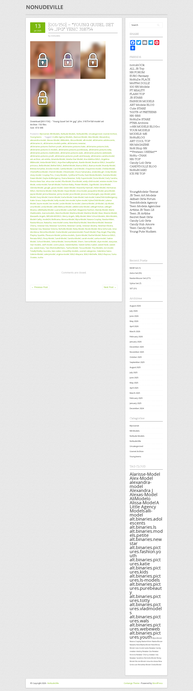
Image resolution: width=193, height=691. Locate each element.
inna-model (81, 190)
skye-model (102, 241)
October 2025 (136, 357)
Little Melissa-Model (62, 206)
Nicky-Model (78, 228)
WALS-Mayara (76, 254)
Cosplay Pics (48, 175)
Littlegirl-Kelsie (97, 206)
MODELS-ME (138, 133)
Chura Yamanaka (83, 171)
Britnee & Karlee (37, 168)
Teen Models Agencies (145, 206)
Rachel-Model (94, 235)
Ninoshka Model (47, 232)
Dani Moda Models (93, 175)
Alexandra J (104, 137)
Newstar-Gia (36, 228)
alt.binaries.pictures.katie (73, 146)
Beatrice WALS (98, 162)
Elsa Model (77, 181)
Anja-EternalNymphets (68, 162)
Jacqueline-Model (96, 190)
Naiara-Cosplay (94, 219)
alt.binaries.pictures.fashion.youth (46, 146)
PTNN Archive (139, 122)
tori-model (108, 247)
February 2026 (136, 336)
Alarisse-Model (80, 137)
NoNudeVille (82, 133)
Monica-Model (67, 219)
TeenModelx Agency (143, 202)
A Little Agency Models (62, 137)
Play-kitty (111, 232)
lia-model (76, 203)
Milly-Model (81, 216)
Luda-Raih (72, 209)
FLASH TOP (137, 93)
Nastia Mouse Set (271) (140, 278)
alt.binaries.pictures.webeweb (98, 152)
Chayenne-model (93, 168)
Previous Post (40, 287)
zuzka (40, 257)
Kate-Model (78, 197)
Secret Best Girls (141, 217)
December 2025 (137, 346)
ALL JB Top (137, 68)
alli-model (87, 140)
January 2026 (135, 341)
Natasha (48, 222)
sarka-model (100, 238)
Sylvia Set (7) (135, 283)
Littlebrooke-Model (81, 206)
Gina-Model (105, 184)
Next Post (110, 287)
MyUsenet (44, 133)
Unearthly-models (70, 251)
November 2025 (137, 352)
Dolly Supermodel (84, 178)
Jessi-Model (75, 194)
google (47, 187)
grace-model (57, 187)
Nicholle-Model (65, 228)
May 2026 (134, 321)
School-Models (43, 241)
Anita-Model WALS (48, 162)
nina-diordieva (152, 661)
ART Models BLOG (142, 104)
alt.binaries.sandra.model (102, 156)
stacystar (113, 241)
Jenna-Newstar (49, 194)
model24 (47, 219)
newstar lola (43, 225)
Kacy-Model (42, 197)
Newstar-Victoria (50, 228)
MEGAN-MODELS (54, 216)
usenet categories (87, 251)
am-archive (35, 159)
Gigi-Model (94, 184)
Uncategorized (95, 133)
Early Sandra (111, 178)
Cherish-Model (55, 171)
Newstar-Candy (74, 225)
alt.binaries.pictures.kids (97, 146)
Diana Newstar (68, 178)
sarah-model (87, 238)
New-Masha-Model (78, 222)
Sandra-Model (74, 238)
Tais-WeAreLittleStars (55, 247)
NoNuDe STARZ (140, 119)
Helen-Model (100, 187)
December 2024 (137, 408)
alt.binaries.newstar (76, 143)
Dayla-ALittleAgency (52, 178)
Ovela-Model (61, 232)
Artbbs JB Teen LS (142, 209)
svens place (58, 244)
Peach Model (90, 232)
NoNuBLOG (137, 137)
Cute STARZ (138, 108)
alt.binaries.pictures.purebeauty (73, 149)
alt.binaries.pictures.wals (71, 152)
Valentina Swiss (104, 251)
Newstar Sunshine (57, 225)
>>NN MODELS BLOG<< (145, 126)
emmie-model (106, 181)
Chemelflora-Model (39, 171)
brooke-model (52, 168)
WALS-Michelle (90, 254)
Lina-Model (35, 206)
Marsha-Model (62, 213)
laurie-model (42, 203)
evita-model (41, 184)
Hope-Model (70, 190)
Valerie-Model (36, 254)
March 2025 (135, 393)
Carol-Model (78, 168)
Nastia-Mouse (36, 222)
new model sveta (60, 222)
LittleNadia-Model (46, 209)
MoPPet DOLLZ (140, 83)
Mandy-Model (101, 209)
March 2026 (135, 331)
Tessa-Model (85, 247)
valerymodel (49, 254)
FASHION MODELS (142, 101)
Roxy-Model (48, 238)
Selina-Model (57, 241)
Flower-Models (81, 184)
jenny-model (63, 194)
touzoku (47, 251)
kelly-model (59, 200)
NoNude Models (68, 133)
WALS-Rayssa (104, 254)
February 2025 (136, 398)
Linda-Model (46, 206)
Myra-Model (80, 219)
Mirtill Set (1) (135, 268)
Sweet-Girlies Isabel (88, 244)
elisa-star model (53, 181)
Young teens (36, 137)
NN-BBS (135, 115)
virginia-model (62, 254)
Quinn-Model (81, 235)
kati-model (89, 197)
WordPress (157, 683)
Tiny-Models (97, 247)
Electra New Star (37, 181)
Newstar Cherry (142, 655)
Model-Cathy (36, 219)
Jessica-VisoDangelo (90, 194)
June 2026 (134, 316)
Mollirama (55, 219)
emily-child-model (91, 181)
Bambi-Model (85, 162)
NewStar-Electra (105, 225)
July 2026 (134, 311)
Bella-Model (44, 165)
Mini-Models (111, 216)
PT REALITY (137, 90)
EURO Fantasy (139, 75)
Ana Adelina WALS (92, 159)
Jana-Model (109, 190)
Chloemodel (68, 171)
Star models (35, 244)
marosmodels (48, 213)
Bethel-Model (69, 165)
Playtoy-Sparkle (37, 235)
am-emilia (45, 159)
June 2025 (134, 377)
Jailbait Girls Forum (143, 198)
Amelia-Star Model (74, 159)
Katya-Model (47, 200)
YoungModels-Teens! (144, 191)
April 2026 (134, 326)
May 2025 (134, 382)
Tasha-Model (72, 247)
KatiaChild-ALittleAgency (106, 197)
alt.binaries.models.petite (54, 143)
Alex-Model (93, 137)
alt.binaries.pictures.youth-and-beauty (72, 156)
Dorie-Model (98, 178)
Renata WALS (36, 238)
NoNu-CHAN (138, 155)
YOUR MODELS (140, 130)
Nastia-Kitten (108, 219)
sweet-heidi (103, 244)
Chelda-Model (108, 168)
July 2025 (134, 372)
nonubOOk (137, 65)
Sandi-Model (61, 238)
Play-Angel (101, 232)
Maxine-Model (110, 213)
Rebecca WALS (108, 235)
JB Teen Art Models (143, 195)
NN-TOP (135, 159)
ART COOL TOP (140, 141)
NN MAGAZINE (139, 144)
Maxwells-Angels (38, 216)
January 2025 (135, 403)
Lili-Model (99, 203)
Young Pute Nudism (143, 231)
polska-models (68, 235)
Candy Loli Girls (140, 162)
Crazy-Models (61, 175)
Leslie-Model (65, 203)
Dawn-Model (36, 178)
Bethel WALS (56, 165)
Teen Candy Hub (141, 227)
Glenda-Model (36, 187)
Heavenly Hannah (84, 187)
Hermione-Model (44, 190)
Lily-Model (109, 203)
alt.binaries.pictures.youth (42, 156)
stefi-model (47, 244)
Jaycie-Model (36, 194)
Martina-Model (76, 213)
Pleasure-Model (53, 235)
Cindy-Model (110, 171)
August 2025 (135, 367)
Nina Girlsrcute (104, 228)
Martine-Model (91, 213)
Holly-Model (57, 190)
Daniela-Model (109, 175)
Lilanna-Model (87, 203)
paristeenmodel (75, 232)
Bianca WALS (82, 165)
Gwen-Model (69, 187)
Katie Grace (35, 200)
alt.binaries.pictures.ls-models (44, 149)
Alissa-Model (76, 140)
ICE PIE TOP (137, 173)
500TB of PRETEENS (143, 112)
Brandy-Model (108, 165)
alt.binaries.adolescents (104, 140)
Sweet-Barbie (71, 244)
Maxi (100, 213)
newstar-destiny (89, 225)
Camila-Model (66, 168)
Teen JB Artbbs (140, 213)
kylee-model (81, 200)
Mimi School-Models (96, 216)
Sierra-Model (90, 241)
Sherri (80, 241)
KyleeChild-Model (96, 200)
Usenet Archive (110, 133)
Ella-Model (66, 181)
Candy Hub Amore (142, 224)
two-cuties (56, 251)
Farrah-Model (54, 184)
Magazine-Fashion (86, 209)
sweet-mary (39, 247)
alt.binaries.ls (36, 143)
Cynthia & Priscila (76, 175)
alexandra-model (38, 140)
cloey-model (35, 175)
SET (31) (133, 288)
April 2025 (134, 387)
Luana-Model (60, 209)
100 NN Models (140, 86)
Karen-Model (54, 197)
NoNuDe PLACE (140, 79)
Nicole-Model (91, 228)
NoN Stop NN (138, 148)
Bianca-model (95, 165)
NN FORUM (137, 72)
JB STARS (136, 97)
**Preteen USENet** (143, 151)
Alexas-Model (53, 140)
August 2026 (135, 305)
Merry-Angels (68, 216)
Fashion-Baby (67, 184)
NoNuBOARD (138, 170)
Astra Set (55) (136, 273)
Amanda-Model (58, 159)
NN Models (55, 133)
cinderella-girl (98, 171)
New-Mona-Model (95, 222)
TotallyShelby (36, 251)
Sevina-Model (70, 241)
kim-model (70, 200)
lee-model (54, 203)
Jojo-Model (105, 194)
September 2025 (137, 362)
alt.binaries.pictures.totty (100, 149)
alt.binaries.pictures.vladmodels (44, 152)
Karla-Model (66, 197)
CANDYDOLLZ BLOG (143, 166)
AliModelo (64, 140)
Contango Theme (131, 683)
